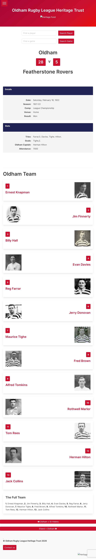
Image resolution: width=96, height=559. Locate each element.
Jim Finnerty (81, 216)
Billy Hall (12, 240)
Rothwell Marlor (79, 409)
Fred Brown (82, 361)
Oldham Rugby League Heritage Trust (48, 10)
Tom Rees (13, 433)
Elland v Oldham (46, 528)
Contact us (9, 547)
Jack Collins (14, 481)
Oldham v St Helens (49, 521)
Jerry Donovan (79, 312)
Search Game (66, 41)
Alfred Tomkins (16, 385)
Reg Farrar (13, 288)
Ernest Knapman (18, 192)
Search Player (66, 33)
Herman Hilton (80, 457)
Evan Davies (81, 264)
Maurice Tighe (16, 337)
